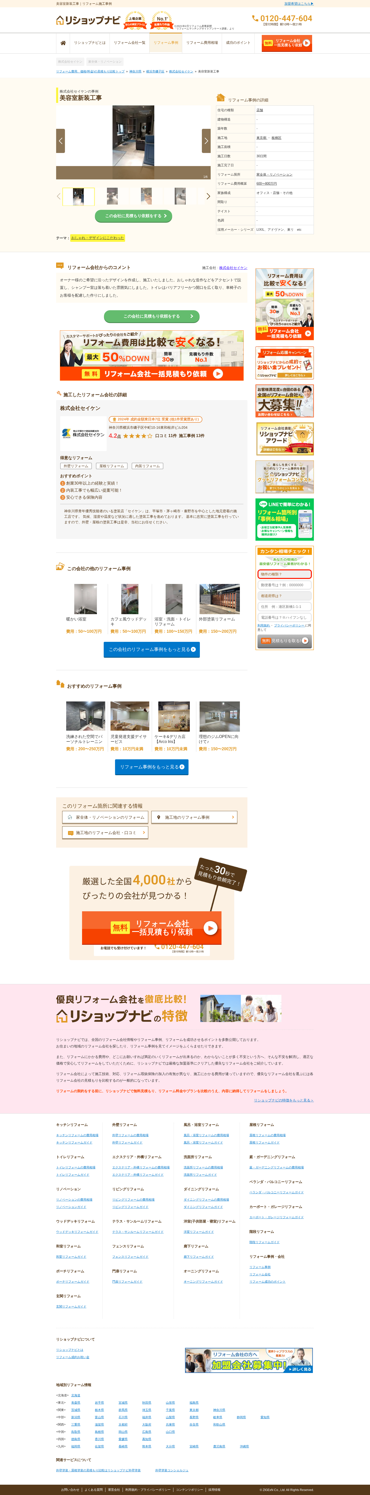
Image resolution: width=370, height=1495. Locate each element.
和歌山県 (219, 1424)
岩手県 (99, 1402)
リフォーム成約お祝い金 (72, 1357)
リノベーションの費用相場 (74, 1199)
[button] (206, 141)
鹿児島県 (219, 1446)
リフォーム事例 (166, 43)
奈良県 (194, 1424)
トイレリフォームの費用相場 (75, 1167)
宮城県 (123, 1402)
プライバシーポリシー (289, 625)
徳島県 (75, 1439)
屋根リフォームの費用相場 (267, 1135)
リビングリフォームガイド (130, 1207)
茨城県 (75, 1410)
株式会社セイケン (70, 61)
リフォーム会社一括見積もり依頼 (283, 42)
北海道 (75, 1395)
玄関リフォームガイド (71, 1306)
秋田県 (146, 1402)
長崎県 (123, 1446)
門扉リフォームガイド (127, 1281)
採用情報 (214, 1489)
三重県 (75, 1424)
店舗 (259, 110)
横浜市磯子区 (155, 71)
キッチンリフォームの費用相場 (77, 1135)
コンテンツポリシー (189, 1489)
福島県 (194, 1402)
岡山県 (123, 1432)
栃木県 (99, 1410)
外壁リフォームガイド (127, 1142)
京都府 (123, 1424)
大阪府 (146, 1424)
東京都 (261, 138)
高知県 (146, 1439)
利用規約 (263, 625)
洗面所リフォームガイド (200, 1174)
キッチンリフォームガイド (74, 1142)
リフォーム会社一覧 (129, 43)
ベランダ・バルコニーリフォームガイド (276, 1192)
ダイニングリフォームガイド (203, 1207)
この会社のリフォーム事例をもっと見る (149, 649)
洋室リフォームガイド (199, 1232)
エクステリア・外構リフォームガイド (138, 1174)
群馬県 (123, 1410)
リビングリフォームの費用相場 (133, 1199)
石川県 (123, 1417)
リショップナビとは (90, 43)
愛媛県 (123, 1439)
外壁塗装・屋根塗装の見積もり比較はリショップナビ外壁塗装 (98, 1470)
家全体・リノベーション (105, 61)
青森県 (75, 1402)
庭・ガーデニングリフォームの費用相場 (276, 1167)
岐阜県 (217, 1417)
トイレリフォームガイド (72, 1174)
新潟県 (75, 1417)
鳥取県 (75, 1432)
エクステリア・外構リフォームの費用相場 (141, 1167)
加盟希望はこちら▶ (299, 3)
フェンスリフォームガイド (130, 1256)
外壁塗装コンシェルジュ (172, 1470)
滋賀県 (99, 1424)
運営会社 (114, 1489)
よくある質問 (94, 1489)
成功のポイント (238, 43)
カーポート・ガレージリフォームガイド (276, 1217)
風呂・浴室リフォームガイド (203, 1142)
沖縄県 (244, 1446)
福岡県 (75, 1446)
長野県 (194, 1417)
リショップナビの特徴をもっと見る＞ (284, 1100)
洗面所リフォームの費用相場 (203, 1167)
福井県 (146, 1417)
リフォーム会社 (260, 1274)
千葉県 (170, 1410)
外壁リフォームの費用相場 (130, 1135)
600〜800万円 (266, 183)
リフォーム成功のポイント (267, 1281)
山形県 (170, 1402)
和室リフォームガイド (71, 1256)
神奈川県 (135, 71)
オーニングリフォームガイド (203, 1281)
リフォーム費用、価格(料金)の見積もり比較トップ (90, 71)
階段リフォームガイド (264, 1242)
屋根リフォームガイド (264, 1142)
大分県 (170, 1446)
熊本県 (146, 1446)
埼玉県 (146, 1410)
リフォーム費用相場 (202, 43)
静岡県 (241, 1417)
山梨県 (170, 1417)
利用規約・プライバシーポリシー (148, 1489)
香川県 (99, 1439)
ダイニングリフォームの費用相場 (206, 1199)
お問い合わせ (70, 1489)
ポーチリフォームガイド (72, 1281)
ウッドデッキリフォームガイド (77, 1232)
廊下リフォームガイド (199, 1256)
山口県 (170, 1432)
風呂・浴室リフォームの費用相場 (206, 1135)
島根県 (99, 1432)
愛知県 (265, 1417)
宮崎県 (194, 1446)
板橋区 (276, 138)
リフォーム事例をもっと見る (149, 766)
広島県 (146, 1432)
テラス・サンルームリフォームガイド (138, 1232)
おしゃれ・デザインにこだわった (97, 238)
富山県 (99, 1417)
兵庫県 (170, 1424)
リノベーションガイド (71, 1207)
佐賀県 (99, 1446)
